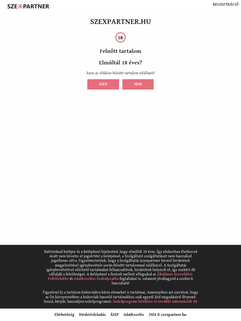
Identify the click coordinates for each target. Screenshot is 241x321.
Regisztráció (226, 5)
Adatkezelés (134, 315)
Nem (138, 84)
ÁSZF (114, 315)
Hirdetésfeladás (92, 315)
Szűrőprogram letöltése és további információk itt (155, 301)
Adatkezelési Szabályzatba (96, 279)
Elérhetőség (64, 315)
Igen (103, 84)
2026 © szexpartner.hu (167, 315)
